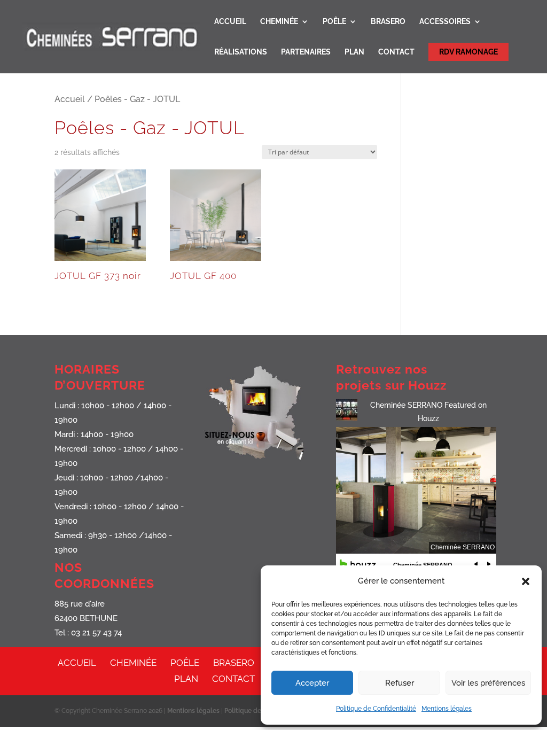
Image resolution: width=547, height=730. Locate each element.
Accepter (312, 683)
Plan (354, 52)
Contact (396, 52)
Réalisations (240, 52)
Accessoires (445, 22)
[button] (525, 581)
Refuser (399, 683)
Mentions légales (446, 708)
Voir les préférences (488, 683)
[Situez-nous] (260, 462)
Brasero (388, 22)
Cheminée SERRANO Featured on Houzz (428, 412)
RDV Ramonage (468, 52)
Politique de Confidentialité (376, 708)
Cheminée (279, 22)
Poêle (334, 22)
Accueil (230, 22)
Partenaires (306, 52)
